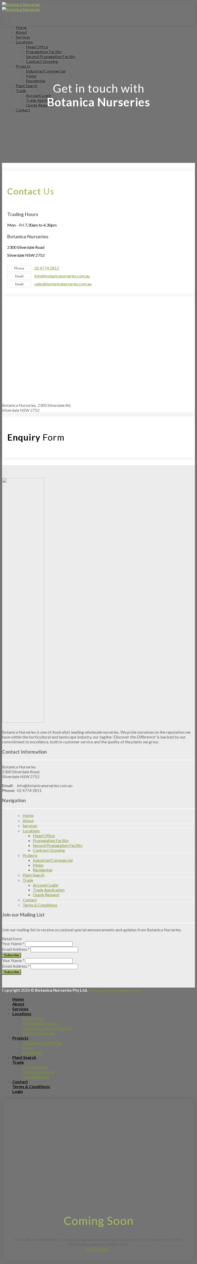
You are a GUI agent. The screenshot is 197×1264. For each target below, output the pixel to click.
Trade (21, 90)
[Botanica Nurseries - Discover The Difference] (21, 7)
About (21, 32)
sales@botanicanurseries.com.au (63, 283)
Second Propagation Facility (50, 56)
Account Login (38, 95)
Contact (23, 109)
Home (21, 27)
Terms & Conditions (40, 904)
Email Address (16, 949)
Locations (24, 41)
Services (23, 37)
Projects (23, 66)
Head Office (37, 46)
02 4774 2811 (46, 267)
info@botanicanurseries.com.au (62, 275)
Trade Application (42, 100)
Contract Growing (42, 61)
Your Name (13, 943)
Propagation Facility (44, 51)
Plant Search (26, 85)
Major (31, 75)
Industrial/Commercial (46, 71)
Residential (35, 80)
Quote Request (39, 105)
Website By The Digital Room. (115, 990)
